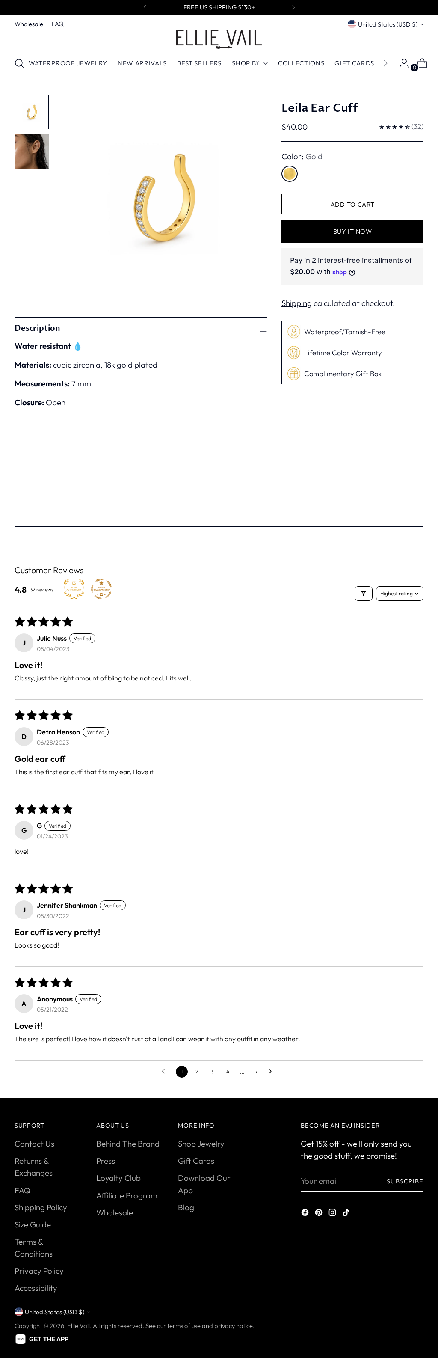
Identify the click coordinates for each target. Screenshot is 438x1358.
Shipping (296, 303)
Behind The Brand (128, 1143)
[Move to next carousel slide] (416, 493)
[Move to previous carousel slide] (396, 493)
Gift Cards (196, 1161)
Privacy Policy (39, 1271)
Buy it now (352, 231)
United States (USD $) (387, 24)
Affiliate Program (126, 1195)
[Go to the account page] (400, 63)
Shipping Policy (41, 1207)
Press (105, 1161)
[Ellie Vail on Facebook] (306, 1214)
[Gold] (289, 174)
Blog (186, 1207)
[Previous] (145, 7)
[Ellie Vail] (219, 39)
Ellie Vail (78, 1326)
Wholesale (114, 1212)
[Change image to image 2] (32, 151)
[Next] (293, 7)
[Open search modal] (19, 63)
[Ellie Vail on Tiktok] (347, 1214)
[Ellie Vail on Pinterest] (319, 1214)
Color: (302, 156)
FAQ (22, 1190)
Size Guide (33, 1224)
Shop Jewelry (201, 1143)
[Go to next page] (272, 1072)
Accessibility (36, 1288)
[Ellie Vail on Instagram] (333, 1214)
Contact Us (34, 1143)
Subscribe (405, 1181)
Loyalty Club (118, 1178)
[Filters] (364, 593)
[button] (42, 1339)
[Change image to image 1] (32, 112)
